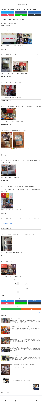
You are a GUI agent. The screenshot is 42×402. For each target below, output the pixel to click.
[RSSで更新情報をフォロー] (31, 309)
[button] (39, 207)
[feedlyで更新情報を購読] (11, 309)
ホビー (3, 295)
